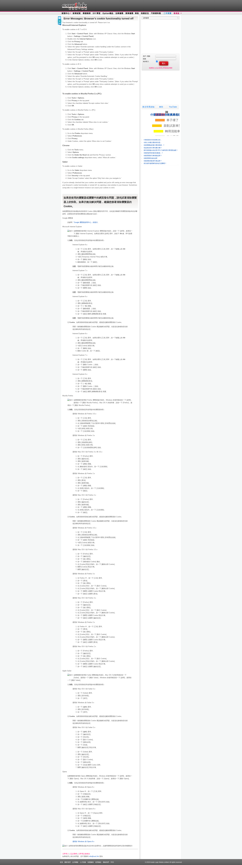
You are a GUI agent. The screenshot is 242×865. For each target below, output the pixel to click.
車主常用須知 (148, 107)
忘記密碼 (73, 854)
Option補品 (108, 13)
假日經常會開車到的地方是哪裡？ (155, 163)
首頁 (61, 862)
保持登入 (146, 61)
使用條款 (98, 862)
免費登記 (152, 68)
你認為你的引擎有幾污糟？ (153, 148)
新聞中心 (65, 13)
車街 (137, 13)
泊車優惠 (120, 13)
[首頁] (74, 5)
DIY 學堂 (97, 13)
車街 (161, 107)
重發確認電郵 (167, 68)
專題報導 (87, 13)
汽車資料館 (156, 13)
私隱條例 (91, 862)
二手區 (167, 13)
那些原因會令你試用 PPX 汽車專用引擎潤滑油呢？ (161, 150)
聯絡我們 (106, 862)
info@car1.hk (94, 856)
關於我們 (68, 862)
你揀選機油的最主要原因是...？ (154, 145)
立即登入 (65, 854)
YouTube (173, 107)
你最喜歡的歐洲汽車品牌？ (153, 161)
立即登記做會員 (84, 854)
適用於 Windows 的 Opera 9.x (83, 841)
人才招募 (83, 862)
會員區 (177, 13)
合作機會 (75, 862)
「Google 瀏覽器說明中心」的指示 (85, 222)
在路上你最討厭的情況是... (152, 142)
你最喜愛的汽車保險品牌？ (153, 155)
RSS (112, 862)
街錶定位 (145, 13)
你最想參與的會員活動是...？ (153, 153)
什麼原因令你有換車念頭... (152, 140)
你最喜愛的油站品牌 (150, 158)
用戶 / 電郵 (146, 56)
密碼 (144, 59)
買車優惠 (129, 13)
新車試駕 (77, 13)
